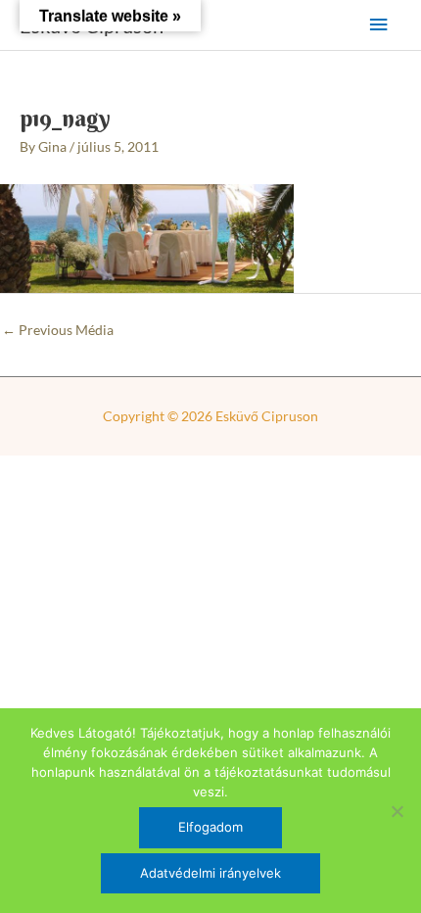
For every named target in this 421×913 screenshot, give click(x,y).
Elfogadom (210, 827)
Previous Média (58, 329)
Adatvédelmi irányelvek (210, 873)
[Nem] (396, 811)
